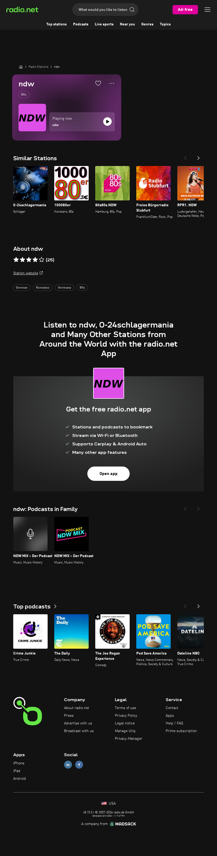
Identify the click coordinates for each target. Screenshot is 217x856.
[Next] (198, 156)
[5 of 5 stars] (41, 260)
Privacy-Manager (128, 739)
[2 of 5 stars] (22, 260)
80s (23, 94)
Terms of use (125, 708)
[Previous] (185, 156)
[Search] (132, 9)
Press (69, 716)
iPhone (18, 763)
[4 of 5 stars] (35, 260)
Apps (170, 716)
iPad (16, 771)
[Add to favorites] (98, 83)
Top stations (56, 24)
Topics (165, 24)
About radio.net (76, 708)
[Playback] (107, 121)
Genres (147, 24)
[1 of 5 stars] (16, 260)
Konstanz (42, 287)
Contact (172, 708)
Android (19, 779)
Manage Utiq (125, 731)
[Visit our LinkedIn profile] (68, 765)
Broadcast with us (79, 731)
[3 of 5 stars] (29, 260)
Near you (127, 24)
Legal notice (125, 723)
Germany (64, 287)
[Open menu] (207, 9)
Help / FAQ (174, 723)
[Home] (21, 67)
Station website (25, 273)
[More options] (112, 83)
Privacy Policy (126, 716)
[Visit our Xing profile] (79, 765)
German (22, 287)
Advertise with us (78, 723)
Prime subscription (181, 731)
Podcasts (80, 24)
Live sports (104, 24)
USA (112, 803)
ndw (55, 125)
